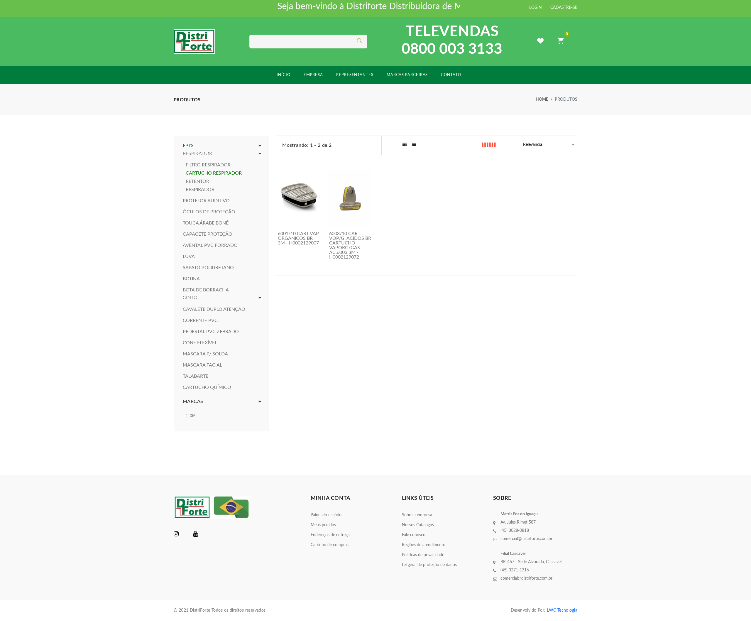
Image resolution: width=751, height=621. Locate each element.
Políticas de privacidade (423, 555)
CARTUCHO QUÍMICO (207, 387)
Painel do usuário (326, 515)
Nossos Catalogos (418, 525)
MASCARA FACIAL (202, 365)
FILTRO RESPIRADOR (208, 165)
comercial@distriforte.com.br (526, 539)
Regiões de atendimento (423, 545)
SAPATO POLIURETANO (208, 267)
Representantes (354, 75)
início (283, 75)
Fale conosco (413, 535)
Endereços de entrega (330, 535)
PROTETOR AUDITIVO (206, 200)
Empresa (313, 75)
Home (542, 99)
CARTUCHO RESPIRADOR (214, 173)
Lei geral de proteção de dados (429, 565)
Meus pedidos (323, 525)
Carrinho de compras (330, 545)
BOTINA (191, 278)
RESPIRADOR (200, 189)
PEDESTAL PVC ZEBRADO (211, 331)
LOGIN (535, 8)
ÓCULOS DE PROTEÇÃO (209, 212)
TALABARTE (195, 376)
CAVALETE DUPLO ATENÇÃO (214, 309)
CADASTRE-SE (563, 8)
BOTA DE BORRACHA (206, 290)
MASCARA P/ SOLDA (205, 354)
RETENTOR (197, 181)
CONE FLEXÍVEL (200, 342)
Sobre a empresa (417, 515)
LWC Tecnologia (562, 610)
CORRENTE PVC (200, 320)
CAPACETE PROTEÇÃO (207, 234)
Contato (451, 75)
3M (192, 416)
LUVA (189, 256)
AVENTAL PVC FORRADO (210, 245)
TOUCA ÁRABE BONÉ (206, 223)
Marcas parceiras (407, 75)
